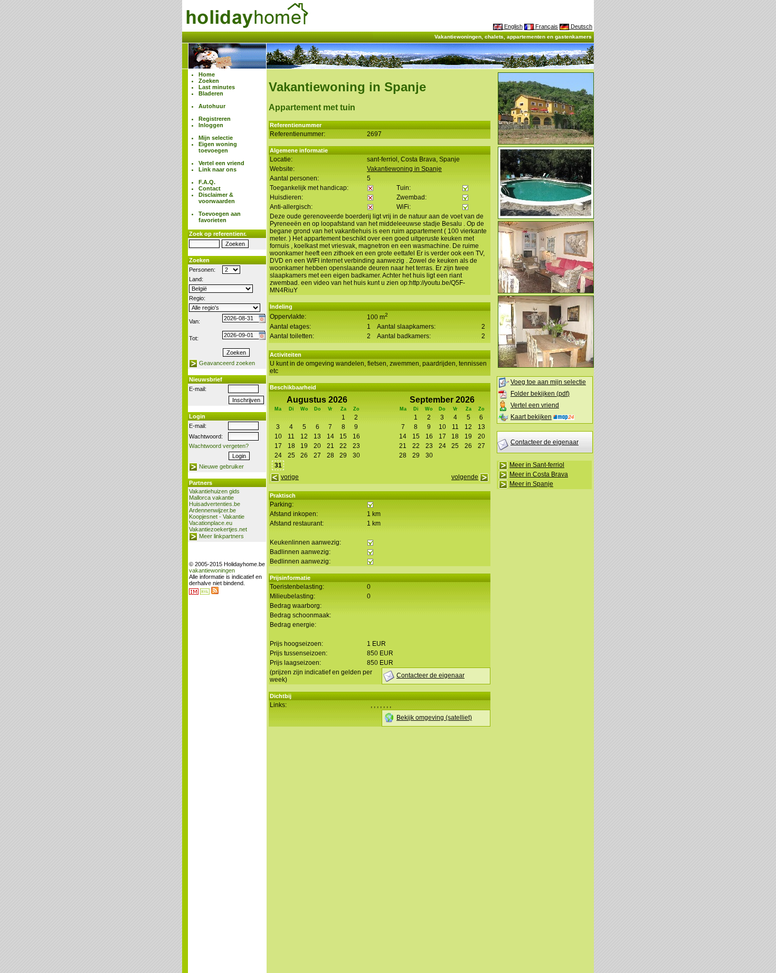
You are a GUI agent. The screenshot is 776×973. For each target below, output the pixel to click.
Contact (209, 188)
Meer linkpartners (221, 536)
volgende (464, 477)
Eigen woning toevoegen (217, 147)
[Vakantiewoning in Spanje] (546, 142)
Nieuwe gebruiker (221, 466)
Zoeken (208, 81)
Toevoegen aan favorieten (219, 217)
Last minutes (216, 87)
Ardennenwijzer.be (212, 510)
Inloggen (210, 125)
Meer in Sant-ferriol (536, 465)
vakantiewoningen (212, 570)
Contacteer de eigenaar (544, 442)
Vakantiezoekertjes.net (218, 529)
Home (206, 74)
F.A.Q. (206, 182)
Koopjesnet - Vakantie (216, 516)
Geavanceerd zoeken (227, 363)
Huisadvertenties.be (214, 504)
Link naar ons (217, 169)
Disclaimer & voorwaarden (216, 198)
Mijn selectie (215, 138)
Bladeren (210, 93)
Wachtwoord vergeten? (219, 446)
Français (546, 26)
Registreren (214, 119)
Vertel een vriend (221, 163)
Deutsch (580, 26)
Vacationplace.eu (210, 523)
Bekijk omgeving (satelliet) (434, 717)
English (513, 26)
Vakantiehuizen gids (214, 491)
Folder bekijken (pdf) (540, 393)
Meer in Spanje (531, 484)
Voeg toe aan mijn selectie (548, 382)
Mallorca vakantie (211, 497)
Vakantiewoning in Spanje (404, 169)
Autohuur (211, 106)
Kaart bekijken (531, 417)
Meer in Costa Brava (538, 474)
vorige (290, 477)
